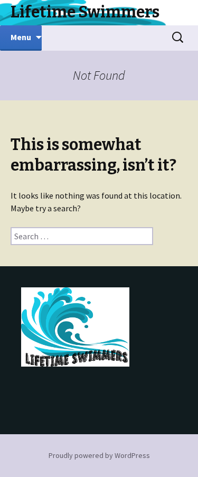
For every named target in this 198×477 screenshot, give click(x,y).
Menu (21, 37)
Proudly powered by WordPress (99, 455)
